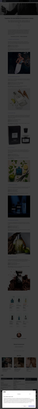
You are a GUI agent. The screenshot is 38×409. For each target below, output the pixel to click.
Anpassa (25, 406)
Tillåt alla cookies (31, 406)
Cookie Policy (30, 402)
